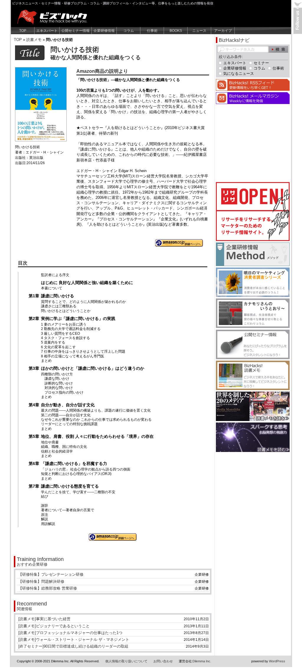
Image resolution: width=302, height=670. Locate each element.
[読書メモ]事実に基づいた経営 (44, 619)
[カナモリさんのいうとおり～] (253, 326)
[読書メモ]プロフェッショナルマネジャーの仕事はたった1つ (70, 633)
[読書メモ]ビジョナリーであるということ (54, 626)
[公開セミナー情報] (253, 358)
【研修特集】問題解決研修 (41, 581)
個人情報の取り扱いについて (126, 661)
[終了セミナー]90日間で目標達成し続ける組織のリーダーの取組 (73, 646)
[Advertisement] (253, 142)
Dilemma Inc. (202, 661)
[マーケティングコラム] (253, 295)
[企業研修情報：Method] (253, 265)
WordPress (277, 661)
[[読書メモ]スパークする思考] (253, 450)
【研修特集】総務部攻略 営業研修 (47, 588)
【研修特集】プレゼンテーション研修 (50, 574)
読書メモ (34, 39)
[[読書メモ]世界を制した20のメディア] (253, 419)
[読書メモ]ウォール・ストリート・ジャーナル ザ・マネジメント (73, 639)
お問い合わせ (163, 661)
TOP (22, 31)
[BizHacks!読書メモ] (253, 389)
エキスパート (47, 31)
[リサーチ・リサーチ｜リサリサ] (253, 239)
